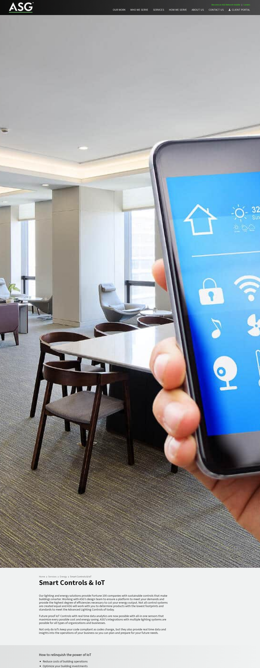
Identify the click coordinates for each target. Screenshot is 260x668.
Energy (63, 576)
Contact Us (216, 9)
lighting (49, 596)
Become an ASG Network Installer (226, 4)
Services (158, 9)
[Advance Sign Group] (21, 7)
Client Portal (241, 9)
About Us (198, 9)
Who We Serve (139, 9)
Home (42, 576)
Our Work (119, 9)
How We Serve (178, 9)
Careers (246, 4)
